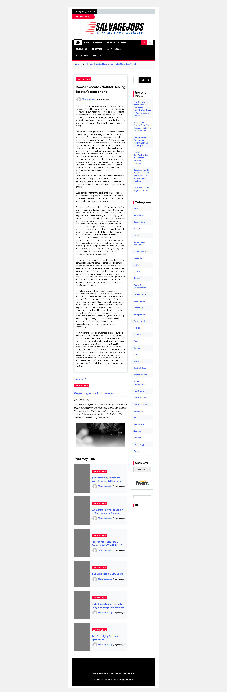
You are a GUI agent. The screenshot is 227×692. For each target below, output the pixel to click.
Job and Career (140, 398)
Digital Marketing (141, 294)
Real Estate (138, 424)
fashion (136, 328)
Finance (137, 335)
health (136, 361)
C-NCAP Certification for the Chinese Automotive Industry (140, 157)
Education (97, 49)
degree (136, 278)
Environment (139, 321)
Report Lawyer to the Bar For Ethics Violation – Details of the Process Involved (141, 175)
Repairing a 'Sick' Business (94, 393)
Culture (136, 271)
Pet (135, 418)
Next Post (79, 379)
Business (97, 42)
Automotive (82, 56)
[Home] (78, 42)
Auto (135, 208)
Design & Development (116, 42)
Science (137, 431)
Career (136, 235)
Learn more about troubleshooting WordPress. (113, 679)
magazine (138, 411)
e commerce (139, 301)
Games (136, 348)
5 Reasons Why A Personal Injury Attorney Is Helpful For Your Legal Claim (107, 480)
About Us (96, 56)
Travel (136, 451)
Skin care (137, 438)
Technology (82, 49)
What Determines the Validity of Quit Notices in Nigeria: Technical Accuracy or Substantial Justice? (107, 512)
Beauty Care (139, 222)
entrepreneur (139, 314)
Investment (138, 391)
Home (86, 42)
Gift (135, 355)
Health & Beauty (140, 368)
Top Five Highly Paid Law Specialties (105, 638)
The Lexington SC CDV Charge (108, 574)
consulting (138, 258)
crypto (136, 265)
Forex (135, 341)
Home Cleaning (140, 375)
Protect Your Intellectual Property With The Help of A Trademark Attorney (107, 544)
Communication (140, 251)
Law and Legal (114, 49)
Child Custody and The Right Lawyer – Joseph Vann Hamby (108, 606)
